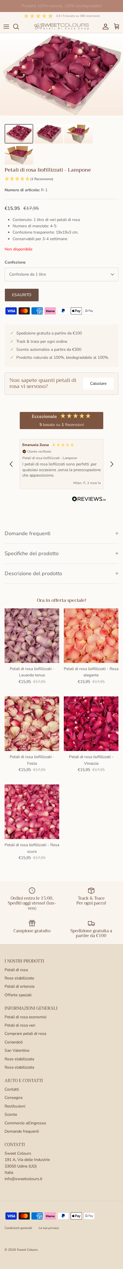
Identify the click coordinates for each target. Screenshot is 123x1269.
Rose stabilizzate (19, 978)
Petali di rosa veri (20, 1025)
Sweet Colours (27, 1250)
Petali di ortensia (19, 986)
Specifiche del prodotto (32, 553)
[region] (61, 464)
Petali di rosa (16, 970)
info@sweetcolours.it (23, 1179)
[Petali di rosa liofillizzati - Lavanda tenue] (32, 635)
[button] (61, 179)
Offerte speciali (18, 995)
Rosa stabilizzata (19, 1067)
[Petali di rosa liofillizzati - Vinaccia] (91, 723)
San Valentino (17, 1050)
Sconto (11, 1114)
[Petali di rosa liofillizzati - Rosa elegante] (91, 635)
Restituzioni (15, 1106)
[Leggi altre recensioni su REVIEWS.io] (89, 500)
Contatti (12, 1089)
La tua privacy (49, 1228)
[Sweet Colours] (61, 26)
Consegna (13, 1097)
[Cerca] (19, 26)
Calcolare (98, 383)
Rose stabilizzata (19, 1059)
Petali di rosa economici (25, 1017)
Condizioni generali (18, 1228)
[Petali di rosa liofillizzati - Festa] (32, 723)
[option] (61, 74)
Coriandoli (14, 1042)
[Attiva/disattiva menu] (6, 26)
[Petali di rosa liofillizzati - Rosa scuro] (32, 811)
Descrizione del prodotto (33, 573)
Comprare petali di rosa (25, 1033)
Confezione (15, 262)
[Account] (104, 26)
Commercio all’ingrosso (25, 1123)
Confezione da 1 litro (27, 274)
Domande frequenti (27, 533)
